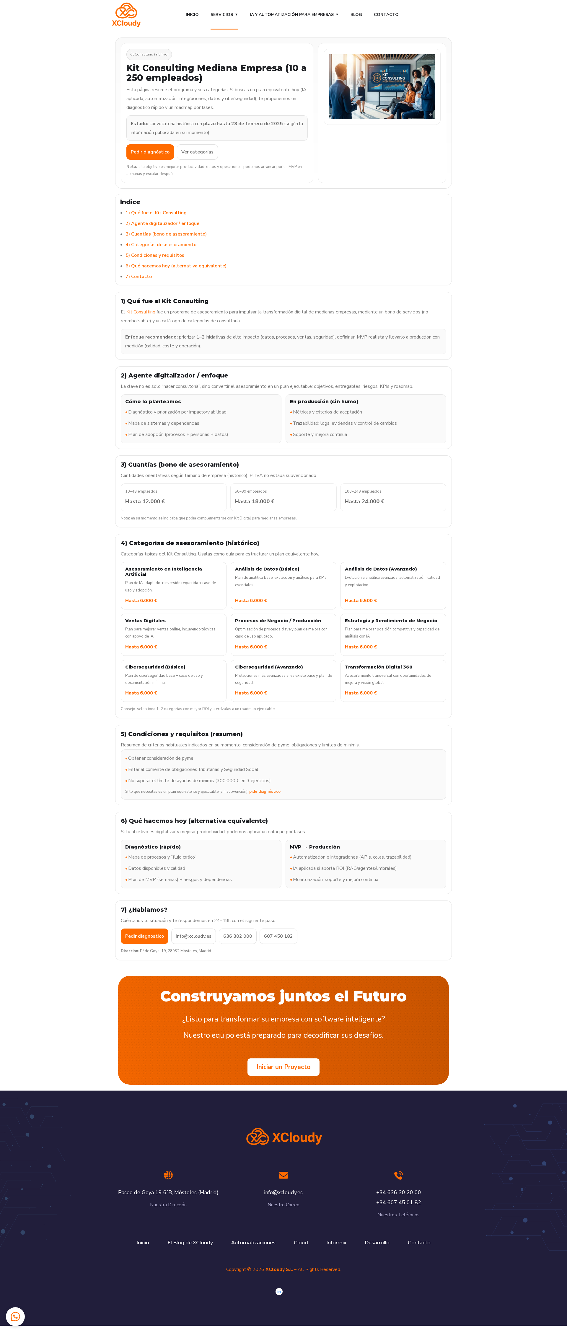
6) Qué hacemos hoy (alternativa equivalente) (176, 266)
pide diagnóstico (265, 791)
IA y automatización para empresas (292, 14)
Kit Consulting (140, 312)
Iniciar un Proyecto (283, 1067)
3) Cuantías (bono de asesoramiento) (166, 234)
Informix (336, 1243)
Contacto (386, 14)
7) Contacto (139, 276)
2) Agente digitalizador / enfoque (162, 223)
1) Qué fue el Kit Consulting (156, 213)
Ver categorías (197, 152)
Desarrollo (377, 1243)
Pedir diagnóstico (150, 152)
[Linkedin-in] (279, 1291)
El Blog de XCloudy (190, 1243)
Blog (356, 14)
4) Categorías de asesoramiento (161, 244)
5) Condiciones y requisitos (155, 255)
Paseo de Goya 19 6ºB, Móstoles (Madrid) (168, 1192)
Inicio (192, 14)
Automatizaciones (253, 1243)
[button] (15, 1316)
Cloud (301, 1243)
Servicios (222, 14)
